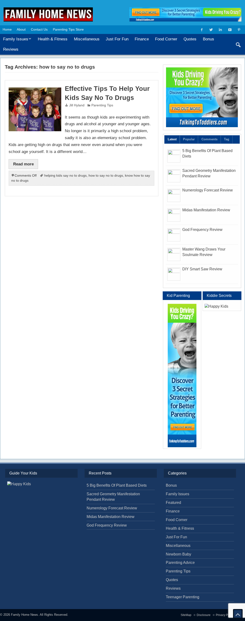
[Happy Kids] (222, 306)
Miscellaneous (87, 39)
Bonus (208, 39)
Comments (209, 139)
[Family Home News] (48, 9)
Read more (23, 164)
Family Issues (15, 39)
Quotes (190, 39)
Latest (172, 139)
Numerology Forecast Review (207, 190)
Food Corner (166, 39)
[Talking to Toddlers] (202, 97)
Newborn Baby (178, 554)
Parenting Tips (102, 105)
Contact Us (39, 29)
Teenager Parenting (182, 597)
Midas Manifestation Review (206, 210)
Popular (189, 139)
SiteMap (186, 615)
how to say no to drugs (106, 175)
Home (7, 29)
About (21, 29)
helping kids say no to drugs (65, 175)
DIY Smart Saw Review (202, 269)
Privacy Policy (225, 615)
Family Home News (24, 614)
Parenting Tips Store (68, 29)
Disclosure (204, 615)
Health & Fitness (52, 39)
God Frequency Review (202, 230)
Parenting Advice (180, 563)
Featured (173, 503)
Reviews (10, 49)
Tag (226, 139)
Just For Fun (117, 39)
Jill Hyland (76, 105)
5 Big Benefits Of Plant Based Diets (117, 485)
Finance (142, 39)
